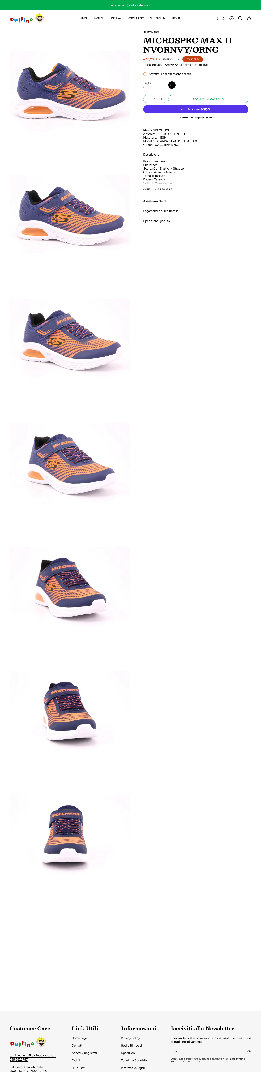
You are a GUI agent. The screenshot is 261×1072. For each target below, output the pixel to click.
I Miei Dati (78, 1068)
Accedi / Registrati (84, 1053)
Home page (80, 1038)
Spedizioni (128, 1053)
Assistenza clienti (155, 201)
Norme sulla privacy (233, 1058)
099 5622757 (19, 1059)
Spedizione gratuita (156, 221)
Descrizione (151, 154)
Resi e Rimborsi (131, 1045)
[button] (99, 18)
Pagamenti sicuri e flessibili (161, 211)
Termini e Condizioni (135, 1060)
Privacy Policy (130, 1038)
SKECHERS (151, 32)
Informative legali (133, 1068)
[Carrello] (249, 18)
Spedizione (170, 65)
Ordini (76, 1060)
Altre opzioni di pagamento (196, 117)
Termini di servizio (180, 1061)
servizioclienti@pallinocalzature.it (33, 1055)
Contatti (77, 1045)
